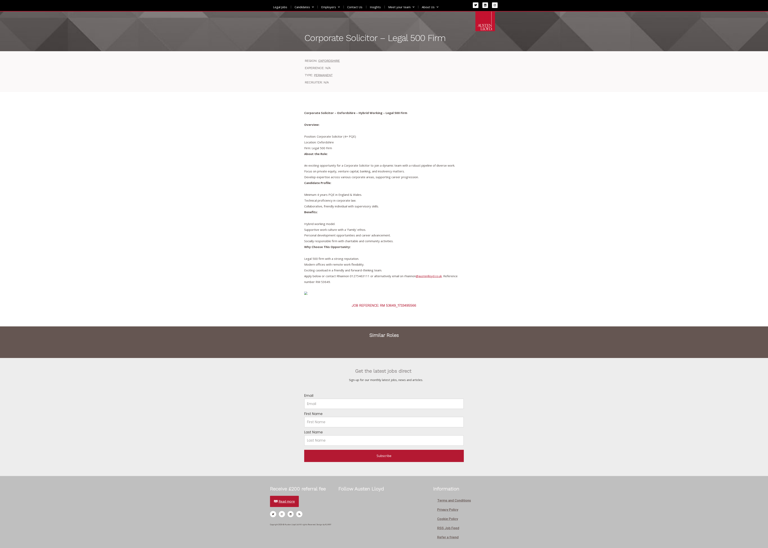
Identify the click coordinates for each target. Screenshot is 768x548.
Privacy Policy (447, 510)
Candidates (302, 7)
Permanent (323, 75)
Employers (328, 7)
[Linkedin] (485, 5)
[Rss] (299, 514)
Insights (375, 7)
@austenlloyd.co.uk (429, 276)
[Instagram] (495, 5)
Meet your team (399, 7)
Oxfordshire (329, 61)
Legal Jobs (280, 7)
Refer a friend (448, 537)
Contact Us (354, 7)
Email (308, 395)
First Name (313, 413)
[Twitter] (475, 5)
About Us (428, 7)
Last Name (313, 432)
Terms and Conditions (454, 500)
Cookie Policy (447, 519)
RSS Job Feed (448, 528)
